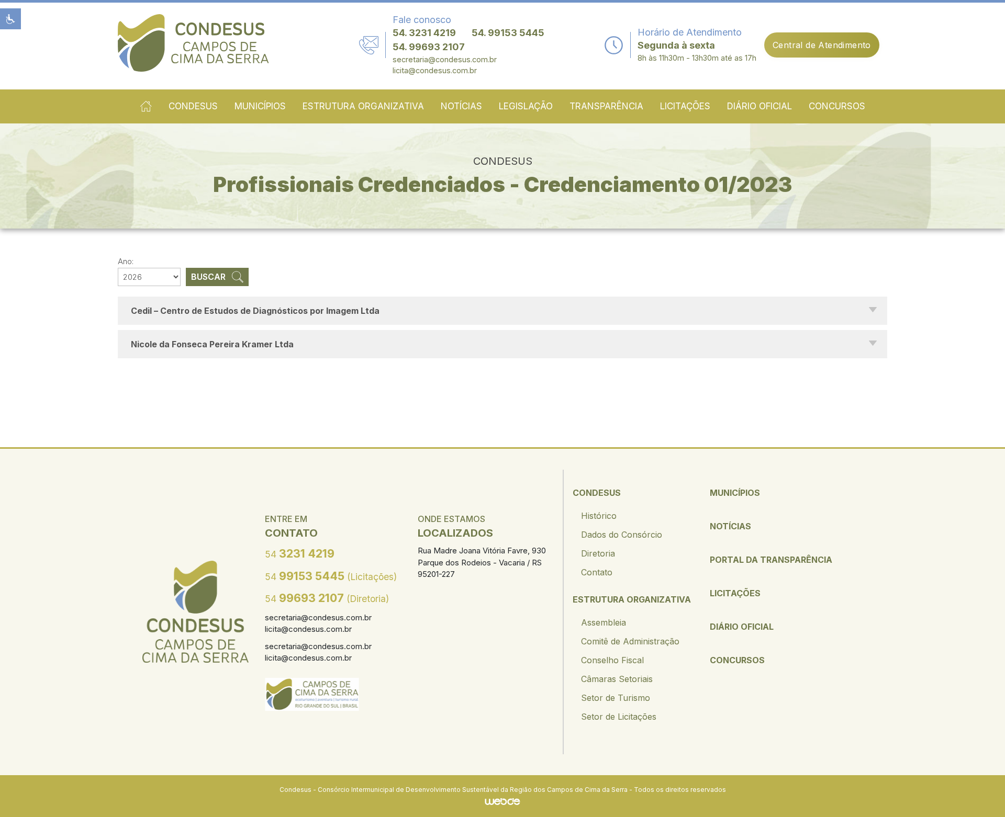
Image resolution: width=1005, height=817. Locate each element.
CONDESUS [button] (193, 106)
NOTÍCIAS (730, 526)
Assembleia (603, 622)
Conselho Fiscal (612, 660)
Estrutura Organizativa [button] (363, 106)
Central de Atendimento (822, 45)
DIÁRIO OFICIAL (742, 626)
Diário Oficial (759, 106)
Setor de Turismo (615, 698)
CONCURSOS (737, 660)
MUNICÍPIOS (735, 492)
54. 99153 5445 (508, 32)
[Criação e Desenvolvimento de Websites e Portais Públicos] (502, 801)
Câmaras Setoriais (617, 679)
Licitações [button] (685, 106)
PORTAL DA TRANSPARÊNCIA (771, 559)
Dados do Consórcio (621, 534)
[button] (10, 18)
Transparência (606, 106)
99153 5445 (331, 576)
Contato (596, 572)
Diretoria (598, 553)
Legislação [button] (526, 106)
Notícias (461, 106)
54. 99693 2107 (429, 46)
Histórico (599, 515)
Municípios (260, 106)
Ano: (125, 261)
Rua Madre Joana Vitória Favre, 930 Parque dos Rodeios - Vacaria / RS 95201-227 (482, 562)
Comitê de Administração (630, 641)
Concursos (837, 106)
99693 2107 (327, 598)
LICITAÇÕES (735, 593)
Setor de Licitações (618, 716)
